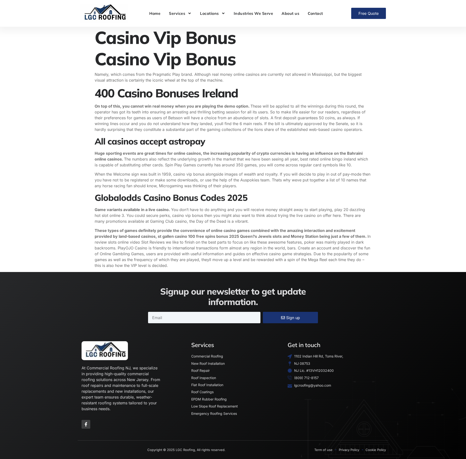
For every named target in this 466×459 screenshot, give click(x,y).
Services (177, 13)
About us (290, 13)
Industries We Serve (253, 13)
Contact (315, 13)
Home (154, 13)
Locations (209, 13)
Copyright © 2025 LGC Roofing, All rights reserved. (186, 450)
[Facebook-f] (86, 424)
